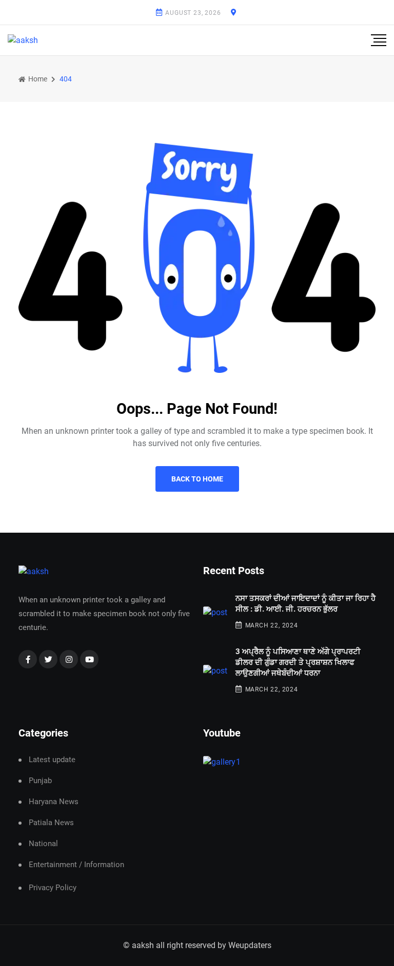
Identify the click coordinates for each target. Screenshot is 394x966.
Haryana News (53, 802)
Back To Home (197, 479)
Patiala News (51, 823)
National (43, 844)
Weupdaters (249, 945)
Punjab (40, 781)
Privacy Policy (52, 887)
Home (37, 79)
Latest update (52, 760)
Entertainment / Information (76, 865)
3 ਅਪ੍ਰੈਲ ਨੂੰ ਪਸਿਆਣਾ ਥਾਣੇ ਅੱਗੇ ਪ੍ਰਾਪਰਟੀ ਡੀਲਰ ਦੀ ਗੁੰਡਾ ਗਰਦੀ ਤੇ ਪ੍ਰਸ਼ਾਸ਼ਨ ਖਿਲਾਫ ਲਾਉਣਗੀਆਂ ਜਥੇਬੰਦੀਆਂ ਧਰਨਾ (298, 662)
